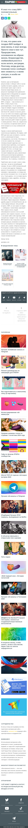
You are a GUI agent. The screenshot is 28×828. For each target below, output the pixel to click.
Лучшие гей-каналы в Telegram (13, 496)
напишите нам (13, 731)
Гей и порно (5, 557)
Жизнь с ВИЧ (14, 14)
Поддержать (21, 2)
